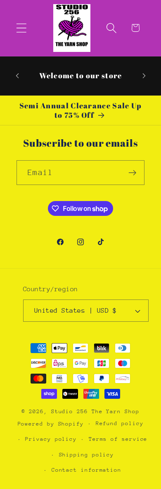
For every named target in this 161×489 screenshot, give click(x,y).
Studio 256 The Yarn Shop (95, 411)
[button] (21, 28)
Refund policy (120, 423)
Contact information (86, 470)
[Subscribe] (132, 172)
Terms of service (118, 439)
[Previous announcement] (17, 76)
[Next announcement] (144, 76)
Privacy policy (51, 439)
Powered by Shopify (51, 423)
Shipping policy (86, 455)
